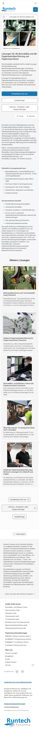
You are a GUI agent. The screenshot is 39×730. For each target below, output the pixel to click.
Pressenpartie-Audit (12, 616)
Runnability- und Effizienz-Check (16, 607)
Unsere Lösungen (11, 653)
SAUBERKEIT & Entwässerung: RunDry (18, 639)
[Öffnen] (35, 9)
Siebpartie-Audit (10, 613)
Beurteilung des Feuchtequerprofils (17, 622)
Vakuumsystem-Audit (12, 610)
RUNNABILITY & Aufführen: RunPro (17, 642)
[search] (35, 3)
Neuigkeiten (9, 656)
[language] (3, 3)
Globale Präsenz (11, 662)
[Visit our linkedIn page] (17, 672)
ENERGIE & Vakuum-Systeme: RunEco (18, 636)
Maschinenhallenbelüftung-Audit (16, 625)
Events (7, 659)
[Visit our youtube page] (23, 672)
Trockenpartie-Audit (12, 619)
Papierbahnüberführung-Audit (15, 628)
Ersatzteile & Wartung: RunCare (15, 645)
